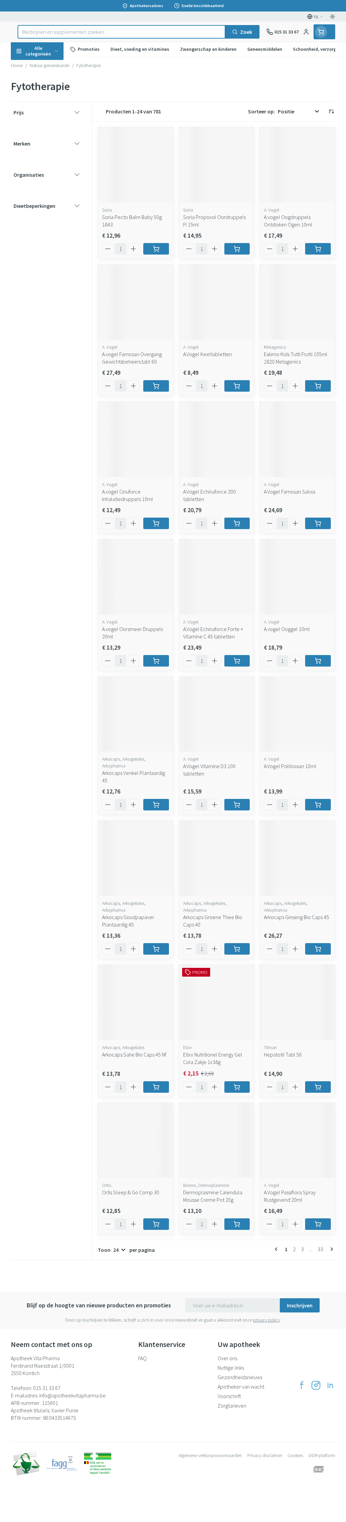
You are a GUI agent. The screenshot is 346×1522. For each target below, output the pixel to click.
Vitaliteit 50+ (54, 145)
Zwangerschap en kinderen (54, 127)
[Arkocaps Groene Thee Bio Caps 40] (216, 858)
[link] (277, 1249)
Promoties (29, 65)
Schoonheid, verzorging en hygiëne (54, 83)
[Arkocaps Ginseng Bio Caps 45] (297, 858)
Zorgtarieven (232, 1405)
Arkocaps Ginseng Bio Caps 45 (296, 917)
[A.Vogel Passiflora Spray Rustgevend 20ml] (297, 1140)
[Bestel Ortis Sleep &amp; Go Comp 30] (156, 1224)
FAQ (142, 1358)
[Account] (306, 31)
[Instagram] (316, 1385)
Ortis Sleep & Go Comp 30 (130, 1192)
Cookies (295, 1455)
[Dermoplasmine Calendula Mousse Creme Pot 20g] (216, 1140)
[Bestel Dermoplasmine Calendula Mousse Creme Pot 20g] (237, 1224)
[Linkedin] (330, 1385)
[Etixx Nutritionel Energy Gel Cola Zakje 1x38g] (216, 1002)
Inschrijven (300, 1305)
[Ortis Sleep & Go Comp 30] (135, 1140)
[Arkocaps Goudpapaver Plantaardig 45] (135, 858)
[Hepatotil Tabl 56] (297, 1002)
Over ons (227, 1358)
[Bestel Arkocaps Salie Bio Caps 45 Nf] (156, 1087)
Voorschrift (229, 1396)
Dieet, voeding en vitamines (54, 105)
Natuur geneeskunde (54, 161)
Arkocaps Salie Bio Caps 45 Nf (134, 1054)
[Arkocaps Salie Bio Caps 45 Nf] (135, 1002)
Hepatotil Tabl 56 (283, 1054)
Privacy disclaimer (264, 1455)
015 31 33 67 (46, 1388)
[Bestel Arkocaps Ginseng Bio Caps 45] (318, 949)
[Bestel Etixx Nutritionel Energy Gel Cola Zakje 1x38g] (237, 1087)
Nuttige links (231, 1367)
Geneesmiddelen (54, 209)
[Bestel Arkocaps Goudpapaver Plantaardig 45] (156, 949)
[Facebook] (302, 1385)
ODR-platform (321, 1455)
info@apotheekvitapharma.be (72, 1395)
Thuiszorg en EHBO (54, 177)
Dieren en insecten (54, 193)
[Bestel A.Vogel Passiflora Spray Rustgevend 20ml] (318, 1224)
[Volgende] (330, 1249)
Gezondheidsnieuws (240, 1377)
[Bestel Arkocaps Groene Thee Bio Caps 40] (237, 949)
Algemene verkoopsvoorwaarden (210, 1455)
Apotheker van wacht (241, 1386)
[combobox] (121, 32)
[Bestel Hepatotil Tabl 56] (318, 1087)
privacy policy (266, 1320)
